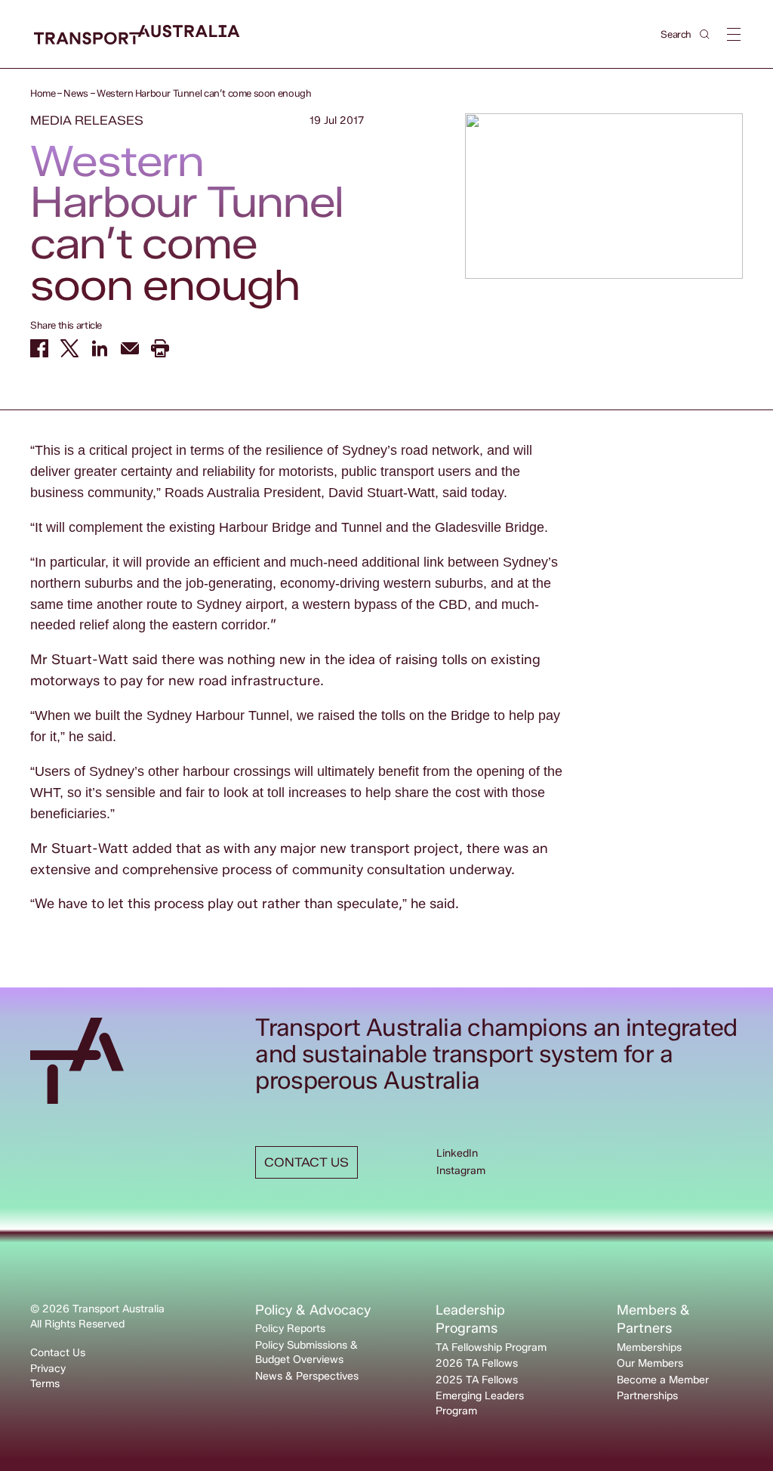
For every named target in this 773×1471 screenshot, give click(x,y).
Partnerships (647, 1395)
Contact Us (57, 1352)
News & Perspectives (307, 1376)
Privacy (48, 1368)
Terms (45, 1383)
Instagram (460, 1170)
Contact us (306, 1162)
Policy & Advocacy (313, 1310)
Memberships (649, 1347)
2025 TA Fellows (477, 1380)
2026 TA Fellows (477, 1363)
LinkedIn (457, 1153)
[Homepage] (137, 35)
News (75, 93)
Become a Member (663, 1380)
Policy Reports (290, 1328)
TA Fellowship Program (491, 1347)
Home (42, 93)
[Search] (705, 34)
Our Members (650, 1363)
